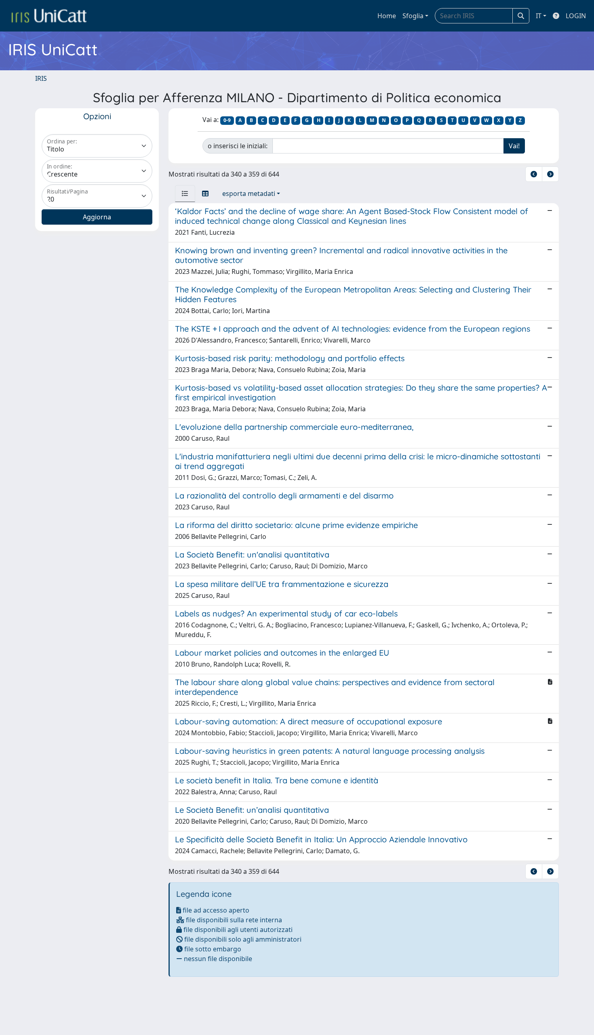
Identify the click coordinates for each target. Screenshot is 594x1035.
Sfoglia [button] (412, 15)
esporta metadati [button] (248, 193)
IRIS (41, 78)
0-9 (227, 120)
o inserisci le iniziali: (238, 145)
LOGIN (576, 15)
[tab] (185, 193)
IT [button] (538, 15)
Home (386, 15)
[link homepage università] (49, 15)
